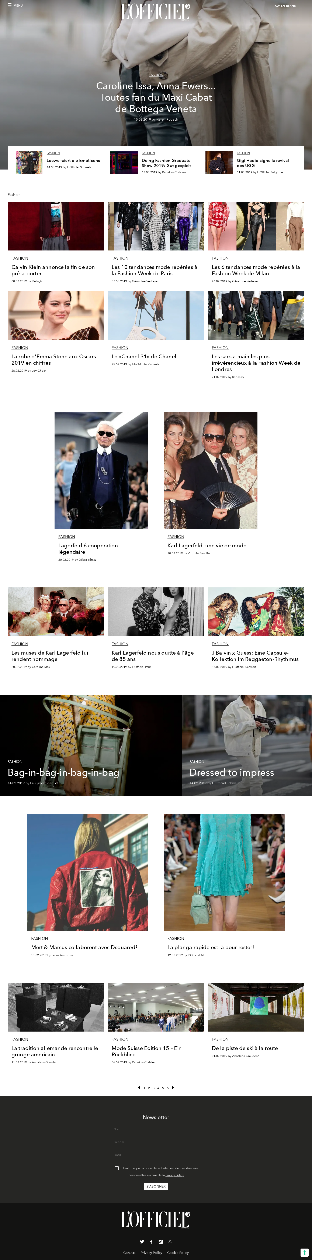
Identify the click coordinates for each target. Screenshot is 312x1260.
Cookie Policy (178, 1253)
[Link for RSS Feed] (170, 1242)
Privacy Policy (175, 1175)
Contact (129, 1253)
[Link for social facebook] (151, 1243)
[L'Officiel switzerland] (156, 12)
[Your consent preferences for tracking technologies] (305, 1253)
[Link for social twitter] (142, 1243)
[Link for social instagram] (161, 1243)
